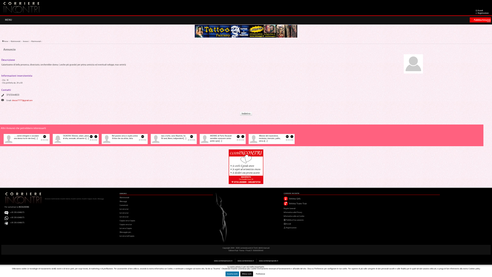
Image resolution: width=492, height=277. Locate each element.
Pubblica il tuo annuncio (295, 220)
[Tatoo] (246, 31)
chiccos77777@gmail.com (22, 100)
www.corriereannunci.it (223, 261)
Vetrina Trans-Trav (298, 203)
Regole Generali (289, 208)
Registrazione (291, 228)
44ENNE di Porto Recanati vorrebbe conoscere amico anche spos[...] (221, 138)
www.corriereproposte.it (268, 261)
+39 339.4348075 (17, 217)
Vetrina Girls (294, 198)
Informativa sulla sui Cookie (294, 216)
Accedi (288, 224)
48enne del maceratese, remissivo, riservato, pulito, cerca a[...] (269, 138)
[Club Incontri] (246, 166)
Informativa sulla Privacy (293, 212)
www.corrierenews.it (246, 261)
